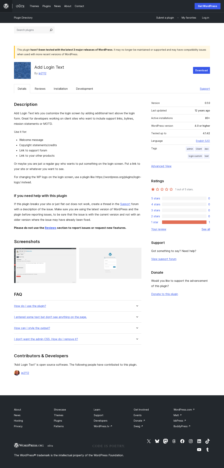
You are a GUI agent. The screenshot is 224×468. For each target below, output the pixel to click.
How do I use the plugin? (30, 306)
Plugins (58, 420)
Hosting (18, 420)
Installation (61, 88)
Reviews (40, 88)
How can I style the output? (32, 328)
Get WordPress (207, 6)
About (17, 409)
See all (206, 229)
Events (138, 415)
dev (207, 149)
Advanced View (161, 166)
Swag (138, 426)
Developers (100, 420)
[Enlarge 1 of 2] (71, 252)
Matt (178, 415)
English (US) (203, 140)
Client (199, 149)
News (17, 415)
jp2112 (42, 73)
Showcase (60, 409)
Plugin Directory (23, 17)
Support (205, 88)
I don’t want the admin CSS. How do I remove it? (46, 339)
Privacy (18, 426)
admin (190, 149)
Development (84, 88)
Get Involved (141, 409)
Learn (97, 409)
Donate (139, 420)
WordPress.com (184, 409)
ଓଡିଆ (50, 445)
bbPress (180, 420)
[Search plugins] (51, 29)
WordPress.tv (103, 426)
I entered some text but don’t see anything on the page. (50, 317)
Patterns (59, 426)
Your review (158, 229)
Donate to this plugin (164, 294)
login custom (195, 156)
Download (201, 70)
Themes (58, 415)
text (207, 156)
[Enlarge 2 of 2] (136, 252)
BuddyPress (182, 426)
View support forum (163, 259)
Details (22, 88)
